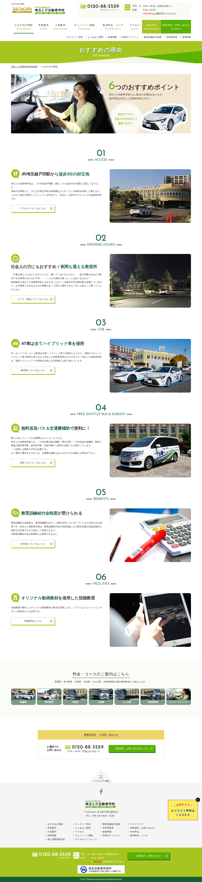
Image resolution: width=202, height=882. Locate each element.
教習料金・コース (139, 835)
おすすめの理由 (55, 824)
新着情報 (112, 37)
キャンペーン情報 (84, 835)
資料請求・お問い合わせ (142, 828)
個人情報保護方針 (56, 839)
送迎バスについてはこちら (33, 462)
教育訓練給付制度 (153, 37)
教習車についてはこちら (33, 370)
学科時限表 (171, 37)
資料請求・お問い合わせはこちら (131, 748)
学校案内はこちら (33, 621)
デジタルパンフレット (86, 839)
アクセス (79, 831)
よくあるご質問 (95, 37)
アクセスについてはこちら (33, 208)
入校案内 (52, 831)
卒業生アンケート (130, 37)
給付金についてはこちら (33, 543)
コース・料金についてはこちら (33, 299)
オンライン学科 (75, 37)
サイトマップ (136, 824)
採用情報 (186, 37)
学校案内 (52, 828)
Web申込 (149, 13)
